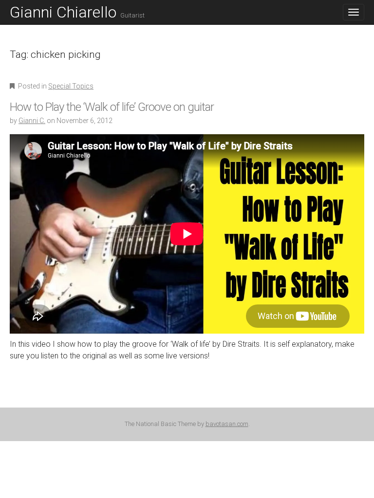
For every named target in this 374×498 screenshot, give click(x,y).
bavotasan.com (227, 423)
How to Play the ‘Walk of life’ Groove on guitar (112, 107)
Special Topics (71, 86)
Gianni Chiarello (77, 12)
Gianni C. (32, 120)
